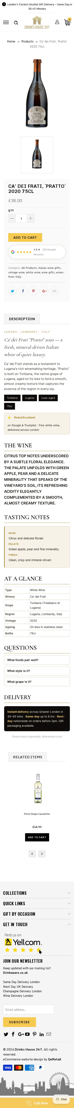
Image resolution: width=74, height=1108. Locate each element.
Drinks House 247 (28, 1049)
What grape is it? (19, 681)
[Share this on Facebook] (23, 290)
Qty (11, 210)
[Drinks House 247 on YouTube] (27, 1034)
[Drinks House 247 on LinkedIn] (42, 1034)
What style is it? (18, 671)
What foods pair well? (22, 660)
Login (57, 21)
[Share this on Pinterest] (33, 290)
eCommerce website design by (25, 1059)
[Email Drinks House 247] (49, 1034)
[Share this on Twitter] (12, 290)
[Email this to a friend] (54, 290)
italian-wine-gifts (49, 268)
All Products (29, 268)
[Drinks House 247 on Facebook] (13, 1034)
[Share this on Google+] (44, 290)
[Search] (16, 20)
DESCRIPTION (22, 319)
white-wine (33, 272)
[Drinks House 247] (37, 24)
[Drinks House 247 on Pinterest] (35, 1034)
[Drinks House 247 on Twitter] (6, 1034)
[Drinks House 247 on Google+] (20, 1034)
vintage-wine (16, 272)
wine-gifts (48, 272)
